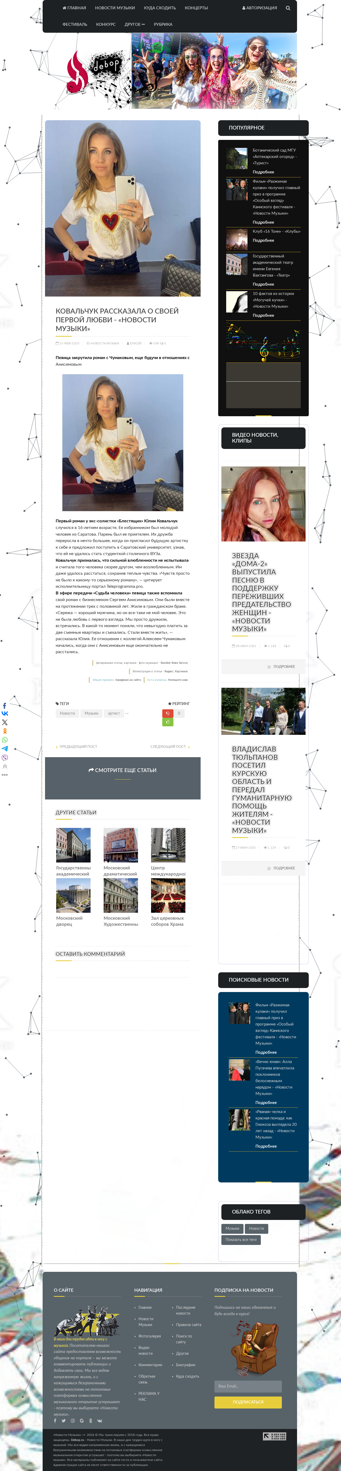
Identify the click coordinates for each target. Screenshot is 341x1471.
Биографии (185, 1365)
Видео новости (146, 1351)
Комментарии (150, 1365)
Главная (76, 8)
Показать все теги (241, 1240)
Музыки (91, 713)
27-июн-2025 (245, 847)
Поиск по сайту (184, 1339)
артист (114, 713)
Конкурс (106, 25)
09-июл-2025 (245, 646)
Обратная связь (147, 1379)
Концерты (196, 8)
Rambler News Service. (174, 663)
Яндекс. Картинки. (176, 671)
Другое (133, 25)
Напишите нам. (178, 680)
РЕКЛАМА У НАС (149, 1397)
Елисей (135, 343)
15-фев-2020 (69, 343)
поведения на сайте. (128, 680)
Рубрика (163, 25)
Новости (67, 713)
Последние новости (185, 1310)
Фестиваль (75, 25)
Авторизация (261, 8)
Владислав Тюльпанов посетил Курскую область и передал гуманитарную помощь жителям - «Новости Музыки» (262, 790)
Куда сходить (160, 8)
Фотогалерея (150, 1336)
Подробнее (263, 172)
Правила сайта (188, 1325)
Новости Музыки (115, 8)
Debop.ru (77, 1439)
